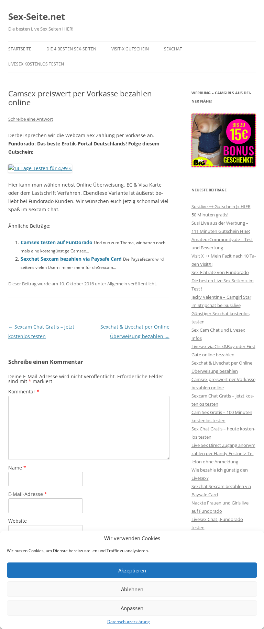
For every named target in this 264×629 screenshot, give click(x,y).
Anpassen (132, 608)
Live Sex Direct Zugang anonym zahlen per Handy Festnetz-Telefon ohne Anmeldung (223, 453)
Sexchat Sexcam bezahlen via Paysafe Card (71, 259)
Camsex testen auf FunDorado (56, 242)
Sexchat (173, 49)
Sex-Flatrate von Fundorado (220, 272)
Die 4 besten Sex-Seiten (71, 49)
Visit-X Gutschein (130, 49)
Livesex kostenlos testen (36, 64)
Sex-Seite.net (36, 16)
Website (17, 521)
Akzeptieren (132, 570)
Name (17, 467)
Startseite (19, 49)
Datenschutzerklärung (128, 622)
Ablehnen (132, 589)
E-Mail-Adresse (27, 494)
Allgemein (117, 284)
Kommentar (24, 391)
